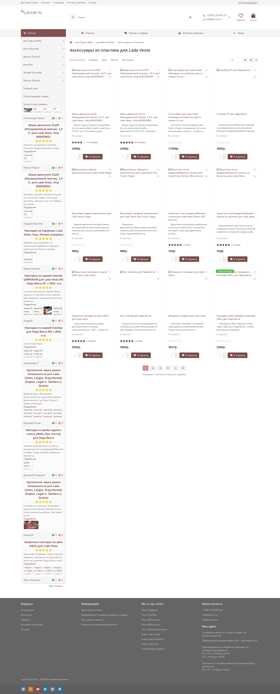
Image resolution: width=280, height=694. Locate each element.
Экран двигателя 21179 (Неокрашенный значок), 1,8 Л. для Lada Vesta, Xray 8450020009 (139, 117)
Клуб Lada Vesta (151, 634)
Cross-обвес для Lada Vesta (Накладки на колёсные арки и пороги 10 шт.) (184, 117)
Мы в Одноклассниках (154, 629)
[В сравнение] (109, 76)
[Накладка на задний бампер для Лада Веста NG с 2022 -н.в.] (28, 353)
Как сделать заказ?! (92, 619)
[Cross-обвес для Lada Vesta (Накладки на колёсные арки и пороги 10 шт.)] (188, 88)
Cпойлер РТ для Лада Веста (232, 114)
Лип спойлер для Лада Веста (135, 315)
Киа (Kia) (28, 64)
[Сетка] (245, 60)
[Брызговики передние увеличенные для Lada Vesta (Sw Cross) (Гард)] (140, 188)
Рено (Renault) (31, 48)
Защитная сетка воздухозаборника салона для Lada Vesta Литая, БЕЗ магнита (186, 216)
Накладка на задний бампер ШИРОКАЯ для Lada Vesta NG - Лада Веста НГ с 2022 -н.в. (43, 279)
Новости (90, 33)
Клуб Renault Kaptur (153, 648)
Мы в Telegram (150, 610)
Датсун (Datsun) (31, 56)
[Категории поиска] (72, 17)
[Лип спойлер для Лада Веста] (140, 290)
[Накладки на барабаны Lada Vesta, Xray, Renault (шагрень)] (28, 258)
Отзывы (92, 2)
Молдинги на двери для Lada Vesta (187, 315)
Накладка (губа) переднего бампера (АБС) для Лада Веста (236, 317)
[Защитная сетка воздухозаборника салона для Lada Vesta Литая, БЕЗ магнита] (188, 188)
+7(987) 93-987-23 (216, 15)
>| (183, 368)
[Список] (251, 60)
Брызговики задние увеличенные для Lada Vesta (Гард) (91, 215)
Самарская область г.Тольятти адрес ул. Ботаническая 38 (224, 634)
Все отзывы (55, 585)
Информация (90, 603)
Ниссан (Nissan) (31, 80)
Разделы (27, 603)
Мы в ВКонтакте (151, 619)
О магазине (58, 2)
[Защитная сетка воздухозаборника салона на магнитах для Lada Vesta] (237, 188)
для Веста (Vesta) (105, 42)
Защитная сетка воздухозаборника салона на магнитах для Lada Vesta (236, 215)
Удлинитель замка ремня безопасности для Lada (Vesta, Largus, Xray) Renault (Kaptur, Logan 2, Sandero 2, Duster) (43, 378)
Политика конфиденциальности (99, 624)
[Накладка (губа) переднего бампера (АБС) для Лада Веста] (237, 290)
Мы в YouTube (149, 614)
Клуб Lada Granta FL (153, 639)
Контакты (45, 2)
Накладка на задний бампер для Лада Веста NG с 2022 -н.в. (43, 331)
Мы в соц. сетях (152, 603)
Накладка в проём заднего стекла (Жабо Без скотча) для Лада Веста (43, 434)
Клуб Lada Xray (150, 644)
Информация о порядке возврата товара (104, 614)
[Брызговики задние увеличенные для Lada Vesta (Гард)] (92, 188)
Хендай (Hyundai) (32, 72)
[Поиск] (190, 17)
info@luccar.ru (214, 19)
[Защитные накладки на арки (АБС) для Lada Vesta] (28, 570)
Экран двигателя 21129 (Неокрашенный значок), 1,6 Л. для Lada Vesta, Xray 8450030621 (90, 117)
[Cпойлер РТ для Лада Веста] (237, 88)
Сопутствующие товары (36, 96)
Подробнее (29, 151)
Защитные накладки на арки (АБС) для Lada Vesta (90, 317)
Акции (241, 33)
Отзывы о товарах (138, 33)
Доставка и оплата (29, 2)
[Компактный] (256, 60)
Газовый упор (30, 88)
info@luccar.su (209, 619)
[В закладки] (109, 70)
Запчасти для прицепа (35, 104)
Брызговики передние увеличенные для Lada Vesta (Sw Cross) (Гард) (139, 215)
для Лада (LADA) (32, 40)
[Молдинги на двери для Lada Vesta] (188, 290)
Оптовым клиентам (76, 2)
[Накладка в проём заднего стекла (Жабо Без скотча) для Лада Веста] (28, 465)
